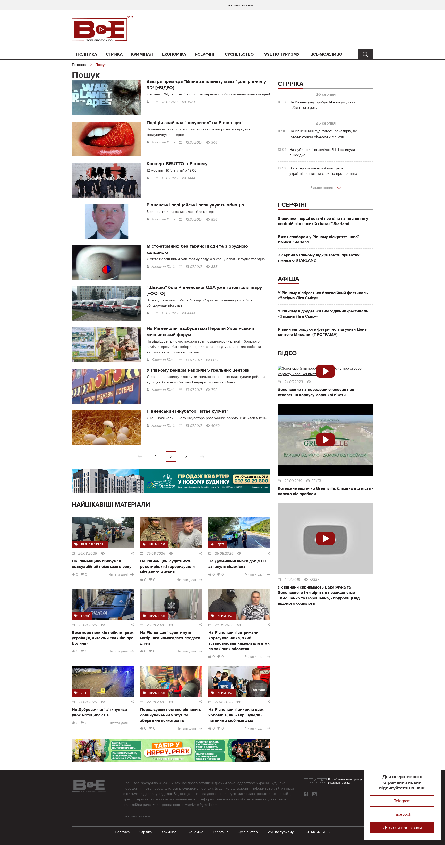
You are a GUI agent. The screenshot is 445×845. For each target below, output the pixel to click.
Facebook (402, 814)
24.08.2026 (224, 625)
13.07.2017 (170, 102)
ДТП (221, 544)
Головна (79, 65)
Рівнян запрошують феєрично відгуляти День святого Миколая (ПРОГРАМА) (322, 332)
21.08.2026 (224, 702)
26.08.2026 (87, 554)
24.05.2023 (293, 382)
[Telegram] (314, 794)
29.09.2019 (293, 481)
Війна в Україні (93, 544)
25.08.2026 (156, 554)
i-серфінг (205, 54)
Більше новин (322, 188)
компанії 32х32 (340, 782)
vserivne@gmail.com (201, 804)
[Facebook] (306, 794)
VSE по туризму (281, 54)
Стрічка (114, 54)
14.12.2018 (292, 580)
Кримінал (142, 54)
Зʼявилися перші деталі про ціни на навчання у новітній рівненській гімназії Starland (323, 221)
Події (85, 616)
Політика (86, 54)
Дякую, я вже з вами (402, 827)
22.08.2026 (156, 702)
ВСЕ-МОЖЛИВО (326, 54)
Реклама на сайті (240, 5)
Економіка (174, 54)
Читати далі (118, 574)
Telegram (402, 800)
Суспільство (239, 54)
